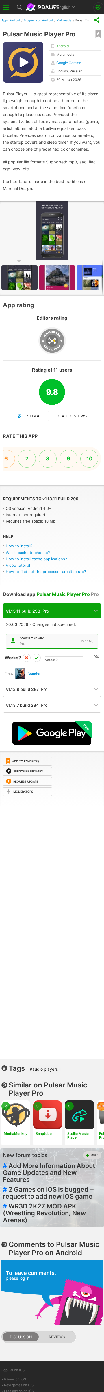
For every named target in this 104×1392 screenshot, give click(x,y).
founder (34, 673)
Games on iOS (15, 1379)
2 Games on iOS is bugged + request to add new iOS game (48, 1193)
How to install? (19, 546)
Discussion (21, 1337)
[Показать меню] (6, 7)
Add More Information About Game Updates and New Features (49, 1172)
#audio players (44, 1069)
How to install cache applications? (36, 559)
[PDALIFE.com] (43, 7)
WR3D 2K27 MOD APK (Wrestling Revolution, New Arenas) (44, 1213)
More (94, 1155)
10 (89, 459)
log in (24, 1278)
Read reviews (71, 416)
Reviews (57, 1337)
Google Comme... (70, 63)
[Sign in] (98, 7)
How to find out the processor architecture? (46, 571)
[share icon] (97, 20)
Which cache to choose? (28, 552)
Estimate (34, 416)
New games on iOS (19, 1385)
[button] (58, 277)
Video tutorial (18, 565)
